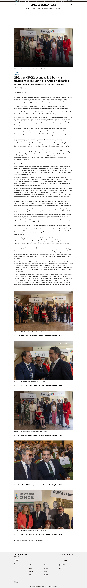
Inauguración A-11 (34, 1)
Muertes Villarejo (27, 1)
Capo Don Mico (21, 1)
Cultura (45, 564)
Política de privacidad (37, 586)
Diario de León (61, 562)
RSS (14, 563)
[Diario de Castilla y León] (43, 5)
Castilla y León (29, 8)
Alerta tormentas (49, 1)
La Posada (39, 8)
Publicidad (16, 560)
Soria (30, 574)
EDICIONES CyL (69, 0)
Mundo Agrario (51, 8)
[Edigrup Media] (17, 582)
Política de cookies (45, 586)
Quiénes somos (16, 559)
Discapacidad (40, 540)
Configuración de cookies (53, 586)
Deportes (45, 565)
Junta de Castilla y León (33, 540)
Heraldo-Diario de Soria (62, 567)
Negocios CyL (58, 8)
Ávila (30, 564)
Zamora (30, 577)
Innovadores (45, 8)
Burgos (30, 565)
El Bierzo (30, 568)
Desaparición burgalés (41, 1)
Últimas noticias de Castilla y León (49, 577)
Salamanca (16, 72)
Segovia (30, 572)
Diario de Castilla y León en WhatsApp (58, 1)
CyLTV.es (60, 568)
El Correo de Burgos (62, 565)
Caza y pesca (46, 568)
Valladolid (30, 575)
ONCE (17, 540)
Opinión (34, 8)
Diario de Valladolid (62, 564)
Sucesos (45, 567)
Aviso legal (32, 586)
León (30, 567)
